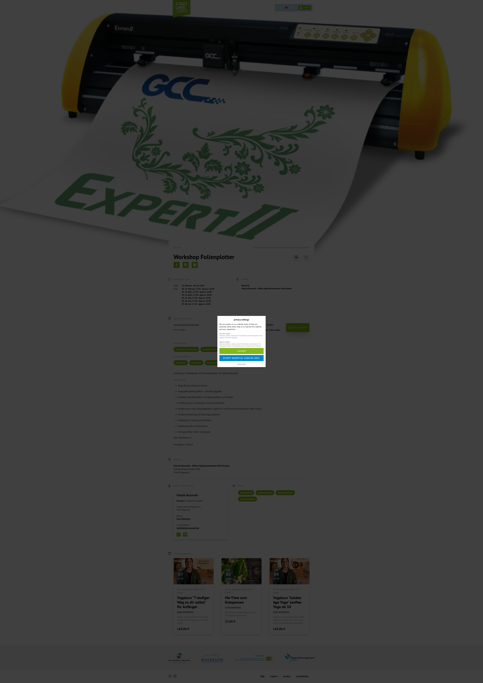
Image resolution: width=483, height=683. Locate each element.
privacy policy (241, 364)
